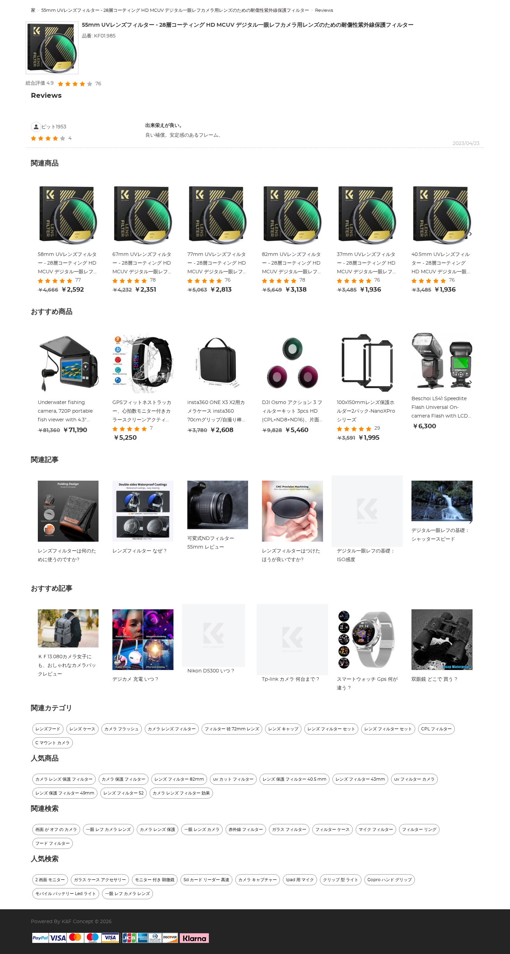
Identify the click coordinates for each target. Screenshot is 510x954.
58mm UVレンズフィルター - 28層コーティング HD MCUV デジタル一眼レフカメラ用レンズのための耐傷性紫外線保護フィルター (68, 264)
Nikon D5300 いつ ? (210, 671)
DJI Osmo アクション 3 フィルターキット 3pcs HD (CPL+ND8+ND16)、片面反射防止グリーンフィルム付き (292, 412)
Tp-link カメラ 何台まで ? (290, 679)
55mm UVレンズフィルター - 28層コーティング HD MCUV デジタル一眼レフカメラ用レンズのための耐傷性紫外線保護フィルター (175, 10)
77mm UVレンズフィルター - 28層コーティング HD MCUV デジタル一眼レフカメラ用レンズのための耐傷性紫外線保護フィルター (217, 264)
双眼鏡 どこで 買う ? (434, 679)
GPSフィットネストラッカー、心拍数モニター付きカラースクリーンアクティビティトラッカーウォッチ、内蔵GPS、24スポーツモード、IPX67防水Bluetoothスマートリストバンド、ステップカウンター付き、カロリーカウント (142, 412)
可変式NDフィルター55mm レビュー (210, 543)
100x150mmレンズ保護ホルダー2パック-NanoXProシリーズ (366, 411)
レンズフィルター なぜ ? (139, 551)
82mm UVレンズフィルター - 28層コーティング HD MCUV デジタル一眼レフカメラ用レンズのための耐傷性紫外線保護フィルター (292, 264)
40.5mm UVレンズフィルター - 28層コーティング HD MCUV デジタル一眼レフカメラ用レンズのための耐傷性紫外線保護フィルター (441, 264)
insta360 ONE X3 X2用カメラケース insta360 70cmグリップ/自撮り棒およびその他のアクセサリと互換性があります (217, 412)
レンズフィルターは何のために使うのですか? (67, 555)
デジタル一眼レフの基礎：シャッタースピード (440, 535)
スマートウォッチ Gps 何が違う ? (367, 683)
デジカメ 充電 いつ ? (135, 679)
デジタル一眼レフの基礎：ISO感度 (366, 555)
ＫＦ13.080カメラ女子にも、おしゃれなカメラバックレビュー (67, 665)
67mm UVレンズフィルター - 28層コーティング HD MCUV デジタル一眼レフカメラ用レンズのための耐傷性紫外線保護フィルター (142, 264)
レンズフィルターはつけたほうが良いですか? (291, 555)
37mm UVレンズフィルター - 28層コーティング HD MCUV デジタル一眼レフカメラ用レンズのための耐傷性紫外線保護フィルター (367, 264)
